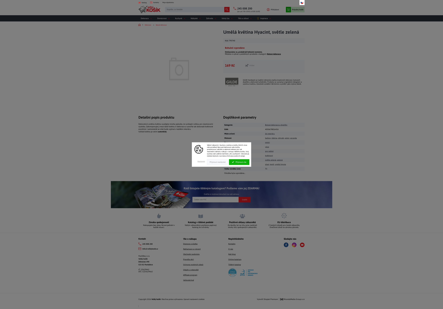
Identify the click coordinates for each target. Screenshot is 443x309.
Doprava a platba (190, 244)
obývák (281, 138)
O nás (230, 249)
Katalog (144, 2)
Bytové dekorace (274, 54)
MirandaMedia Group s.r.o (294, 299)
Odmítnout (217, 162)
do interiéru (270, 134)
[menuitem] (146, 18)
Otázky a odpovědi (191, 270)
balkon (268, 138)
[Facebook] (286, 244)
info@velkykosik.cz (150, 249)
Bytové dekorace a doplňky (276, 125)
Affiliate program (190, 275)
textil (272, 164)
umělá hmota (280, 164)
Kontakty (156, 2)
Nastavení (201, 161)
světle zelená (270, 160)
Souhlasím (239, 162)
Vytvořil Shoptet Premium (267, 299)
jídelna (274, 138)
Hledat (227, 9)
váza (267, 147)
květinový (269, 156)
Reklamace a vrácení (192, 249)
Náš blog (232, 254)
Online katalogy (234, 259)
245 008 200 (147, 244)
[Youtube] (302, 245)
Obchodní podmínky (191, 254)
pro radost (269, 151)
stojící (267, 142)
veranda (293, 138)
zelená (280, 160)
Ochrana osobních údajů (193, 265)
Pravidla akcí (188, 259)
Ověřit (244, 200)
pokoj (287, 138)
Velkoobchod (188, 280)
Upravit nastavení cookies (194, 299)
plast (267, 164)
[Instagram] (294, 245)
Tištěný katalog (234, 265)
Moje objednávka (168, 2)
